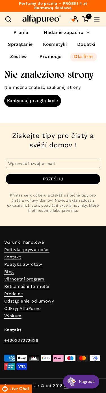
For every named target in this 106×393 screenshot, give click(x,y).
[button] (8, 19)
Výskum (12, 315)
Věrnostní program (24, 279)
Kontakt (12, 257)
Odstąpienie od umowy (29, 301)
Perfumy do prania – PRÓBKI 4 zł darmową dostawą (53, 5)
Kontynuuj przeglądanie (32, 100)
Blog (9, 271)
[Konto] (75, 19)
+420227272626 (21, 340)
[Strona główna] (41, 19)
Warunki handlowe (24, 242)
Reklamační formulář (27, 286)
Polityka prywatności (26, 249)
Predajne (13, 293)
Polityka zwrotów (23, 264)
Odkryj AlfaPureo (22, 308)
